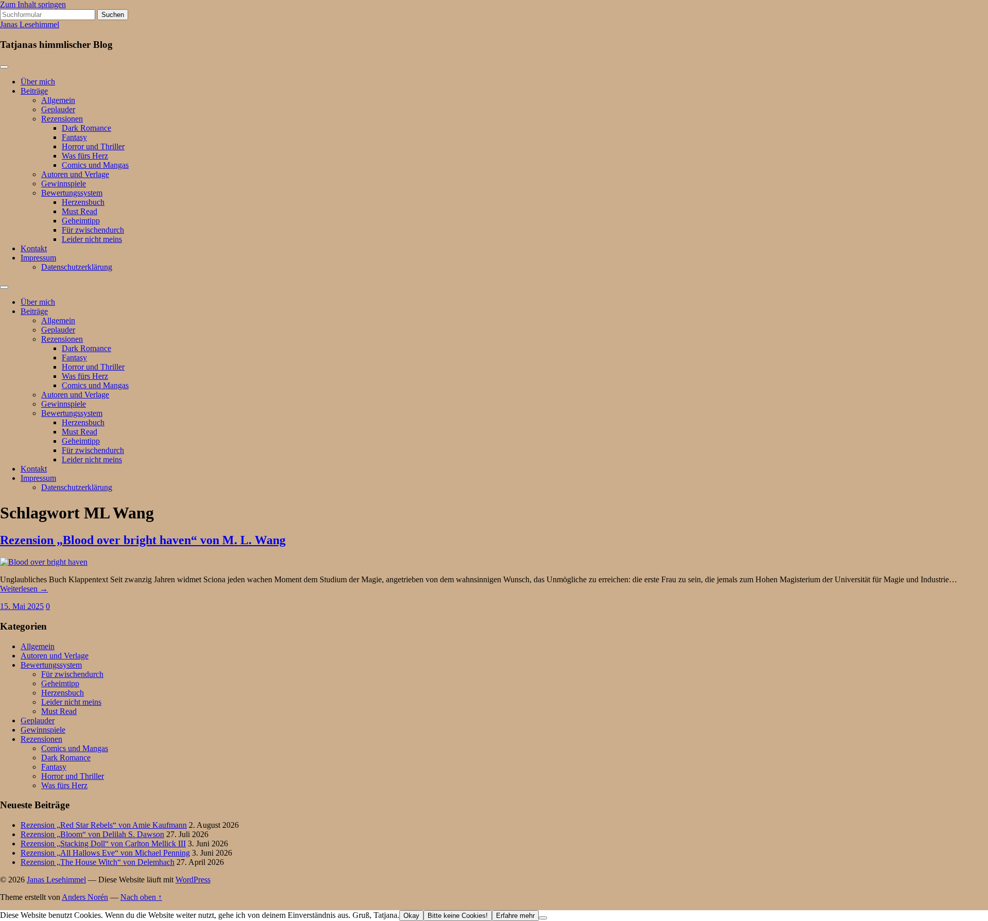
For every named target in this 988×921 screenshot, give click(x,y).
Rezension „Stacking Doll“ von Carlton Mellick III (103, 843)
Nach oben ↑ (141, 897)
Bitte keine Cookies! (458, 915)
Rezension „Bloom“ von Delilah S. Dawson (92, 834)
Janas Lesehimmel (29, 24)
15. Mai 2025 (22, 606)
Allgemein (58, 100)
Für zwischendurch (93, 229)
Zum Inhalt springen (33, 4)
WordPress (192, 879)
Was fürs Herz (85, 155)
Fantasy (74, 137)
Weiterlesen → (24, 588)
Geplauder (58, 109)
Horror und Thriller (93, 146)
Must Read (79, 211)
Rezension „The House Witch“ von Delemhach (97, 862)
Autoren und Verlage (75, 174)
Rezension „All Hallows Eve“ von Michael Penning (105, 852)
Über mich (38, 81)
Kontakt (34, 248)
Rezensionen (62, 118)
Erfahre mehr (515, 915)
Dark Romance (86, 128)
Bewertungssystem (71, 192)
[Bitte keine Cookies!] (543, 917)
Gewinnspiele (63, 183)
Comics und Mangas (95, 165)
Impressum (38, 257)
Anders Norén (85, 897)
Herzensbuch (83, 202)
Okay (411, 915)
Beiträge (34, 90)
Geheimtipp (81, 220)
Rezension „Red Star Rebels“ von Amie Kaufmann (104, 825)
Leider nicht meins (92, 239)
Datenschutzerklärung (76, 267)
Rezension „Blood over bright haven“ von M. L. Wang (143, 540)
